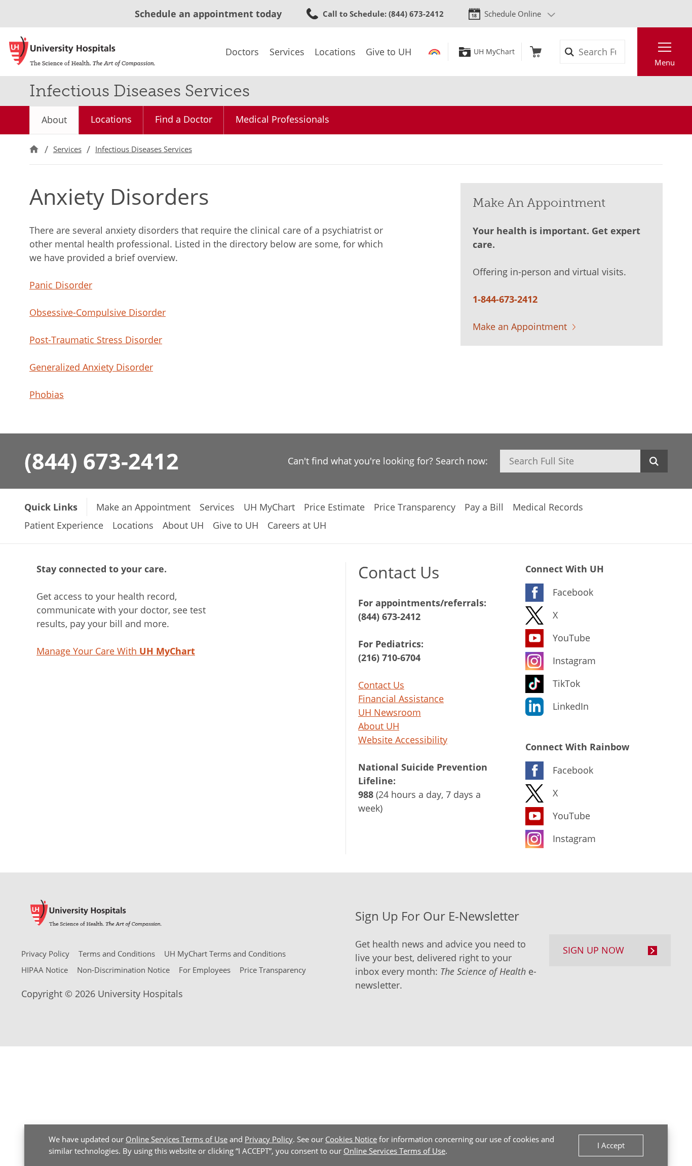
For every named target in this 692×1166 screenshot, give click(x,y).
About (54, 120)
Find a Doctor (183, 119)
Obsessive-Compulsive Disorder (97, 312)
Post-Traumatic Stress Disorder (95, 340)
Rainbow (434, 52)
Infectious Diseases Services (143, 149)
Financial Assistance (401, 699)
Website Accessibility (402, 740)
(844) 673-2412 (101, 461)
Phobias (46, 394)
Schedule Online (512, 14)
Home (34, 149)
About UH (378, 726)
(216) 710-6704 (389, 657)
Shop (536, 52)
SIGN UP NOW (593, 950)
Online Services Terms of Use (176, 1139)
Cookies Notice (351, 1139)
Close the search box (631, 51)
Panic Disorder (60, 285)
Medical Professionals (282, 119)
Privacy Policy (269, 1139)
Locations (111, 119)
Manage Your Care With (115, 651)
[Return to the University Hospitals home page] (82, 52)
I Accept (611, 1145)
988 (365, 794)
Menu (665, 62)
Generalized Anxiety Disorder (91, 367)
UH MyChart (494, 51)
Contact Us (381, 685)
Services (67, 149)
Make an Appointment (520, 326)
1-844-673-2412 (505, 299)
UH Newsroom (389, 712)
